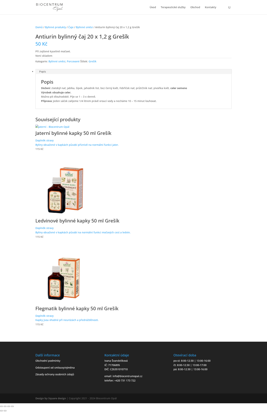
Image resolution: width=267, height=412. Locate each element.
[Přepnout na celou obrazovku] (8, 406)
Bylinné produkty (55, 27)
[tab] (133, 71)
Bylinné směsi (84, 27)
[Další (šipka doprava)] (5, 410)
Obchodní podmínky (47, 360)
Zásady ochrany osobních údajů (54, 374)
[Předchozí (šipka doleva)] (1, 410)
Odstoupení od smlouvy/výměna (55, 367)
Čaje (71, 27)
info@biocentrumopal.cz (127, 376)
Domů (39, 27)
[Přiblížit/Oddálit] (12, 406)
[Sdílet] (5, 406)
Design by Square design (50, 398)
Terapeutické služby (173, 7)
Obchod (195, 7)
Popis (42, 71)
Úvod (153, 7)
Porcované (73, 61)
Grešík (92, 61)
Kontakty (210, 7)
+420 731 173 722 (124, 380)
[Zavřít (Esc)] (1, 406)
